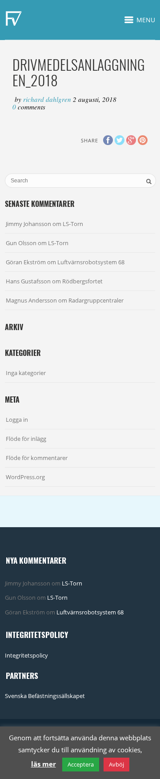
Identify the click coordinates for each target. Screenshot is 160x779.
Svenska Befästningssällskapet (45, 696)
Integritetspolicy (26, 655)
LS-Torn (73, 224)
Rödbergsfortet (82, 281)
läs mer (43, 763)
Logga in (17, 420)
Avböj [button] (116, 764)
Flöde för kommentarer (37, 458)
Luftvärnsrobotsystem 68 (90, 262)
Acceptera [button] (81, 764)
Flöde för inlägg (26, 439)
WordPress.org (25, 477)
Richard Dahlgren (48, 99)
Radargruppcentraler (96, 300)
